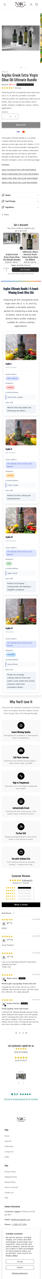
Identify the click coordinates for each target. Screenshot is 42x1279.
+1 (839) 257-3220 (19, 1224)
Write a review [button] (21, 905)
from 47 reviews (21, 1052)
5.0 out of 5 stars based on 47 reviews (21, 1099)
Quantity (5, 112)
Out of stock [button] (25, 270)
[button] (4, 4)
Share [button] (6, 214)
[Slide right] (26, 67)
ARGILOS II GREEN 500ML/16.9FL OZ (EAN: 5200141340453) (20, 174)
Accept (20, 1262)
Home (7, 1136)
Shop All (8, 1141)
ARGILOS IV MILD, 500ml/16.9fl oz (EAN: (19, 182)
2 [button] (19, 1033)
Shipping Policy (11, 1177)
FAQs (7, 1157)
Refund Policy (10, 1182)
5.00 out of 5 (27, 880)
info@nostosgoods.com (20, 1220)
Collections (9, 1146)
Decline (20, 1267)
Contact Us (9, 1152)
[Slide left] (15, 67)
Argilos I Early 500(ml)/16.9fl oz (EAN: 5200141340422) (19, 170)
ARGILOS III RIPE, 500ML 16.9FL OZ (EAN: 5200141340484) (20, 178)
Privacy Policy (12, 1255)
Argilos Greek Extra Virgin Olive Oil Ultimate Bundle (11, 257)
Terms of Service (11, 1187)
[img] (7, 920)
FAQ (6, 1198)
